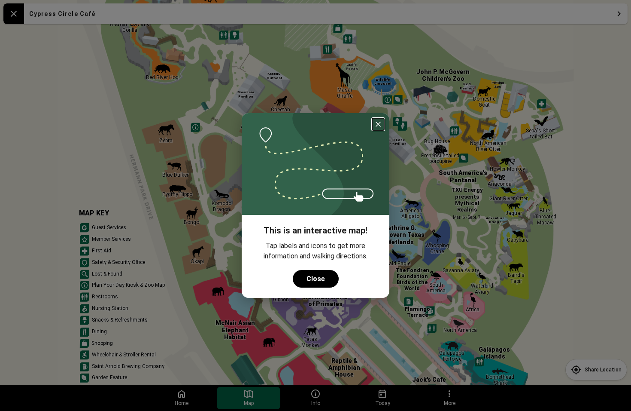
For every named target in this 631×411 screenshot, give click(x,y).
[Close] (378, 124)
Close (315, 279)
